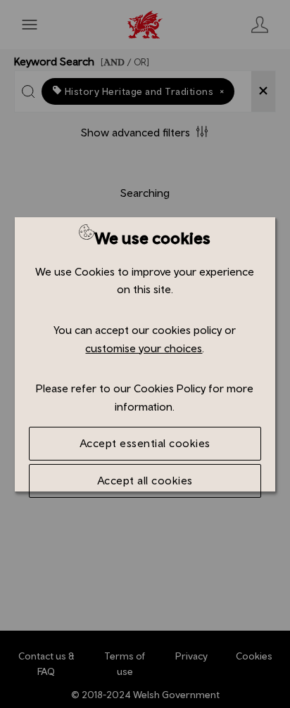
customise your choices (143, 348)
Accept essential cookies (145, 443)
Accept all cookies (145, 480)
